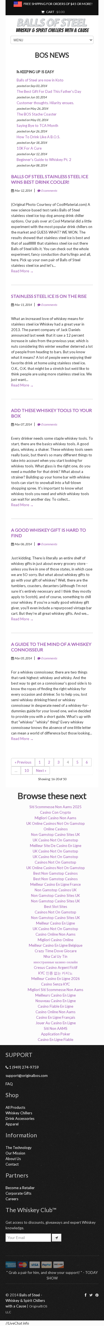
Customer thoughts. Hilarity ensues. (45, 103)
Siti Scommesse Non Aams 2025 (55, 807)
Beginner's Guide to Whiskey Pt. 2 (44, 159)
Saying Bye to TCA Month (37, 125)
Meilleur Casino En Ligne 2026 (55, 978)
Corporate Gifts (18, 1193)
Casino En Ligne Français (55, 1017)
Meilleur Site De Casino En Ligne (55, 845)
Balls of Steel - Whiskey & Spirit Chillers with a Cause (25, 1300)
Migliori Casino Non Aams (55, 818)
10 (26, 770)
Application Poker (55, 1034)
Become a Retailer (20, 1188)
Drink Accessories (20, 1118)
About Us (13, 1158)
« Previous (23, 762)
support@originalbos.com (27, 1075)
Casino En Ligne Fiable (55, 1039)
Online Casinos (56, 829)
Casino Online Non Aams (55, 934)
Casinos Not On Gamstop (55, 862)
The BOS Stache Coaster (37, 114)
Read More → (22, 271)
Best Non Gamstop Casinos (55, 873)
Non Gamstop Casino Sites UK (55, 834)
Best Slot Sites (55, 906)
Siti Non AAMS (55, 1028)
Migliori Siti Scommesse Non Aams (55, 989)
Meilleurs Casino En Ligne (55, 995)
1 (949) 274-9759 (23, 1067)
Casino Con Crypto (55, 812)
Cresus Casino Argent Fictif (55, 967)
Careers (12, 1199)
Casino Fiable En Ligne (55, 1006)
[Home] (52, 22)
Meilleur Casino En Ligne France (55, 884)
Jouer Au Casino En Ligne (55, 1023)
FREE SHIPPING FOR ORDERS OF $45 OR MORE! (57, 4)
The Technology (19, 1147)
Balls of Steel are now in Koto (40, 80)
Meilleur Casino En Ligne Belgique (55, 945)
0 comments (48, 190)
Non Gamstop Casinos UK (56, 890)
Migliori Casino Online (55, 940)
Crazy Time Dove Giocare (56, 951)
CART (49, 12)
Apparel (12, 1124)
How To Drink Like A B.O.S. (38, 137)
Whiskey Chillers (19, 1113)
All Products (15, 1107)
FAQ (9, 1084)
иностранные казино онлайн (56, 962)
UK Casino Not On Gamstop (55, 840)
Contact (12, 1164)
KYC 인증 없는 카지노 (55, 973)
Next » (41, 770)
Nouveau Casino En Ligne (55, 1001)
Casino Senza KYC (55, 984)
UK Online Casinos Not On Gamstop (55, 823)
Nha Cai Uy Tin (55, 956)
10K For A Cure (29, 148)
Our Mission (15, 1153)
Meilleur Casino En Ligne (55, 923)
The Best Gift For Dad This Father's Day (49, 91)
